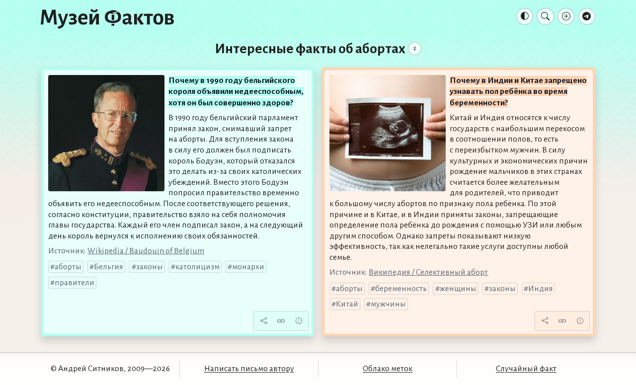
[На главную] (107, 18)
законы (149, 266)
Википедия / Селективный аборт (428, 272)
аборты (68, 266)
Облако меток (387, 368)
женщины (458, 288)
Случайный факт (526, 368)
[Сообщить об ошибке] (299, 321)
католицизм (197, 266)
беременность (401, 288)
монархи (248, 266)
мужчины (388, 304)
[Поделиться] (263, 321)
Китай (347, 304)
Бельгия (108, 266)
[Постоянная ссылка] (281, 321)
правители (74, 282)
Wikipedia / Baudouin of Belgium (145, 250)
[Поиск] (545, 16)
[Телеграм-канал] (586, 16)
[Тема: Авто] (524, 16)
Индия (540, 288)
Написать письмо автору (249, 368)
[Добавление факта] (565, 16)
